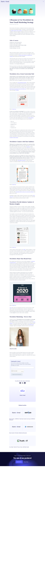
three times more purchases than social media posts (18, 88)
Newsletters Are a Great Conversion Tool (16, 42)
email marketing (30, 117)
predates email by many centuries (16, 30)
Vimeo (11, 307)
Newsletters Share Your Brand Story (15, 46)
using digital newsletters (21, 160)
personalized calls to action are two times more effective (25, 191)
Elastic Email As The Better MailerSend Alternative (18, 432)
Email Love (14, 109)
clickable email (31, 324)
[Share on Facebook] (20, 383)
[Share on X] (22, 383)
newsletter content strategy (14, 137)
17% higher (17, 90)
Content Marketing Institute (21, 82)
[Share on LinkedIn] (25, 383)
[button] (19, 461)
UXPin (24, 249)
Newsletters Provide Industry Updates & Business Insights (18, 45)
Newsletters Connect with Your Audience (15, 43)
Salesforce (28, 146)
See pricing (26, 461)
